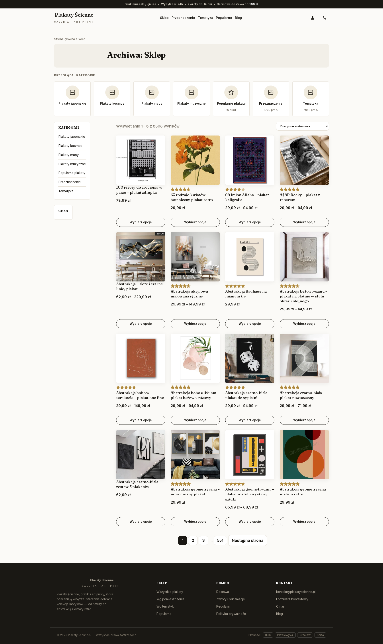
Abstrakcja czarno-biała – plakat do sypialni (247, 395)
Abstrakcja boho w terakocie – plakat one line (140, 395)
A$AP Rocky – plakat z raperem (300, 197)
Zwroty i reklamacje (230, 599)
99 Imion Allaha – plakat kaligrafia (247, 197)
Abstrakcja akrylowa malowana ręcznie (189, 293)
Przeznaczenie (69, 182)
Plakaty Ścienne (74, 17)
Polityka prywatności (231, 614)
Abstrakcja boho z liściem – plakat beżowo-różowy (195, 395)
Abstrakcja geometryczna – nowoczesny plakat (195, 491)
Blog (279, 614)
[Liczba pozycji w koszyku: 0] (324, 17)
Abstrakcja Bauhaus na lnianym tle (245, 293)
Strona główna (64, 39)
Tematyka (65, 191)
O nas (280, 606)
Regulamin (223, 606)
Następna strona (247, 540)
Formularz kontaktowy (292, 599)
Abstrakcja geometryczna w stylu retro (303, 491)
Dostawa (222, 592)
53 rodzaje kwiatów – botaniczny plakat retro (192, 197)
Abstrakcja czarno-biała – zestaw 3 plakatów (138, 484)
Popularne (164, 614)
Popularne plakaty (71, 173)
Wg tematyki (165, 606)
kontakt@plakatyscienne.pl (296, 592)
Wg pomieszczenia (170, 599)
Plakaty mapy (68, 155)
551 (220, 540)
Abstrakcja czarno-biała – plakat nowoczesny (302, 395)
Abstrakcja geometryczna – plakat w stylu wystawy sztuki (249, 494)
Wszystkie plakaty (169, 592)
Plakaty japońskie (71, 136)
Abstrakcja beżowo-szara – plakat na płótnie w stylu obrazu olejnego (303, 296)
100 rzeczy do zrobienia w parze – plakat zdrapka (139, 189)
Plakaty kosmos (70, 146)
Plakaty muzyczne (72, 164)
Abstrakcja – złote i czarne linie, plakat (139, 286)
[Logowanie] (312, 17)
